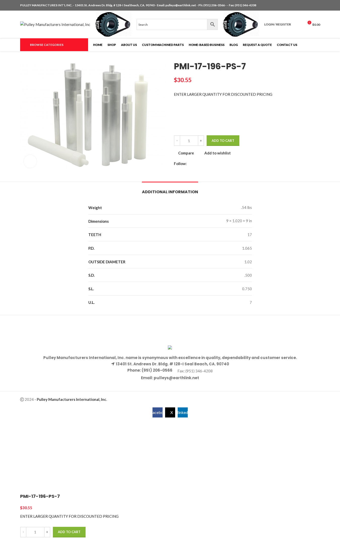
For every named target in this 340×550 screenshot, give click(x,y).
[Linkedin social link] (317, 5)
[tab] (170, 189)
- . (70, 399)
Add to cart (223, 141)
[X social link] (311, 5)
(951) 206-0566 (214, 5)
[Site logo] (55, 24)
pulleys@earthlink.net (180, 5)
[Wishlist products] (298, 24)
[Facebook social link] (305, 5)
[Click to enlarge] (30, 161)
